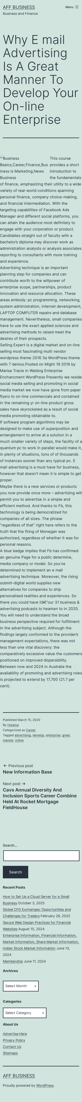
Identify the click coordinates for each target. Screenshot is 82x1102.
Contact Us (12, 1047)
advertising (23, 735)
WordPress (45, 1085)
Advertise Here (15, 1034)
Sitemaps (10, 1053)
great (66, 735)
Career (31, 730)
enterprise (53, 735)
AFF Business (19, 7)
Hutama (13, 725)
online (19, 740)
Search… (10, 845)
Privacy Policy (14, 1040)
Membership (13, 961)
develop (38, 735)
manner (8, 740)
